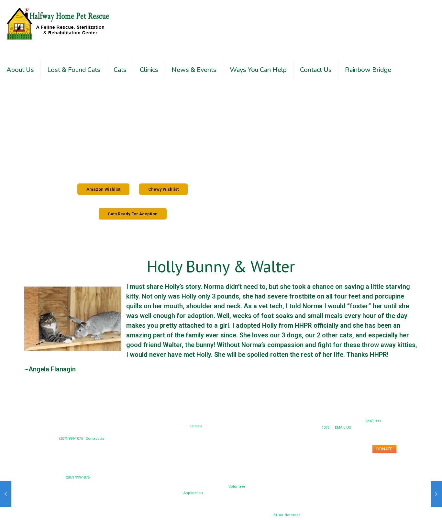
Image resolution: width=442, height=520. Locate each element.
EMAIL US (343, 427)
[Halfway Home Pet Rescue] (58, 23)
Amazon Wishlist (103, 189)
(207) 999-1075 (78, 477)
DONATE (384, 449)
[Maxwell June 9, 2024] (436, 494)
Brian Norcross (287, 515)
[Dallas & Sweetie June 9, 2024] (5, 494)
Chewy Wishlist (163, 189)
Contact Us (95, 438)
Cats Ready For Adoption (133, 213)
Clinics (196, 426)
